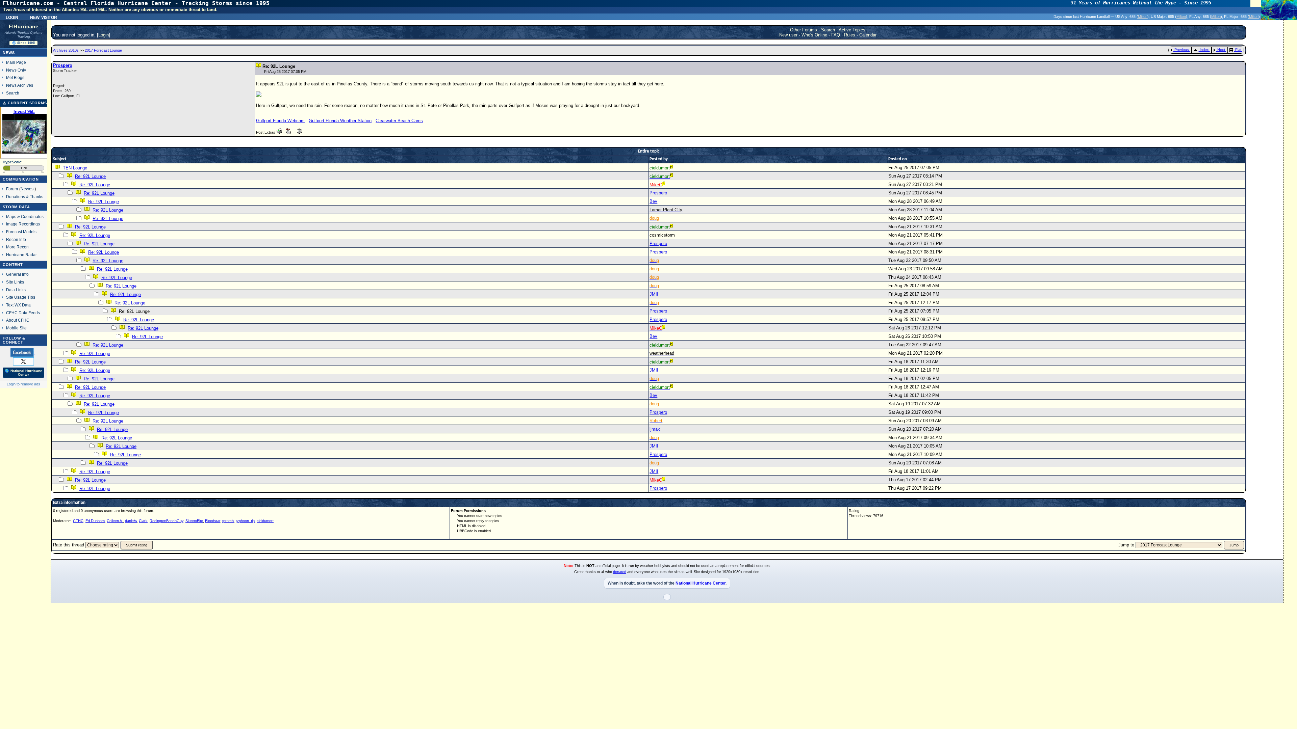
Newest (27, 189)
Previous (1181, 50)
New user (788, 34)
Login (12, 17)
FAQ (835, 34)
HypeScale (12, 162)
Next (1221, 50)
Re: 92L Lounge (90, 176)
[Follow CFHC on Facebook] (22, 352)
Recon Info (16, 239)
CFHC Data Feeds (23, 312)
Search (12, 93)
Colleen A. (115, 521)
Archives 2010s (66, 50)
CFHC (78, 521)
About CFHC (17, 320)
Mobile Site (16, 328)
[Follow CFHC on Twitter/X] (23, 361)
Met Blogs (15, 77)
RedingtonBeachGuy (166, 521)
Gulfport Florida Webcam (280, 120)
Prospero (62, 65)
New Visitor (43, 17)
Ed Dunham (95, 521)
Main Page (16, 62)
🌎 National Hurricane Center (23, 372)
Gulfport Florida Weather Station (340, 120)
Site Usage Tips (20, 297)
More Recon (17, 247)
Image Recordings (23, 224)
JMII (654, 294)
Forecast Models (21, 232)
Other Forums (803, 29)
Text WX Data (18, 305)
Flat (1238, 50)
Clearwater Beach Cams (399, 120)
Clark (143, 521)
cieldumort (265, 521)
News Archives (19, 85)
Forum (12, 189)
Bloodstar (212, 521)
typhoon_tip (245, 521)
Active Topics (852, 29)
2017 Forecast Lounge (103, 50)
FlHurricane (23, 26)
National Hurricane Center (701, 583)
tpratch (228, 521)
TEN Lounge (75, 167)
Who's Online (814, 34)
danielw (131, 521)
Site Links (15, 282)
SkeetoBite (194, 521)
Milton (1142, 17)
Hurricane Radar (21, 254)
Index (1204, 50)
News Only (16, 70)
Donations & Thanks (24, 196)
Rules (849, 34)
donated (619, 572)
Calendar (867, 34)
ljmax (655, 429)
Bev (653, 201)
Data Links (16, 290)
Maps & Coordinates (25, 216)
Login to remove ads (23, 384)
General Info (17, 274)
